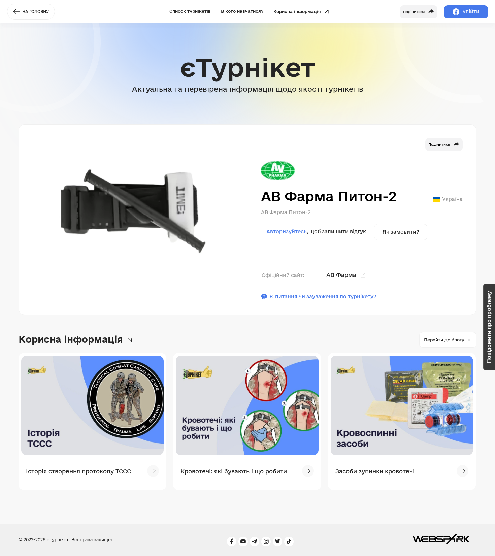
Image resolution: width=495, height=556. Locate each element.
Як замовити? (401, 232)
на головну (35, 11)
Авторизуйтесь (286, 231)
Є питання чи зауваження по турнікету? (323, 296)
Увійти (471, 11)
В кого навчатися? (242, 11)
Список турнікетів (190, 11)
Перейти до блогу (444, 339)
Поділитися (439, 144)
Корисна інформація (297, 11)
